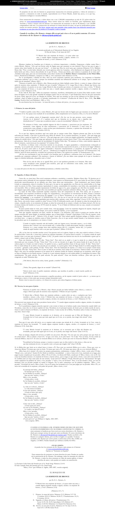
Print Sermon (91, 8)
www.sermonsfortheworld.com (37, 21)
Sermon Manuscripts (19, 1)
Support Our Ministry (92, 1)
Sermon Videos (70, 1)
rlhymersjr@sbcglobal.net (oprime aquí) (53, 435)
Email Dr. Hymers (80, 1)
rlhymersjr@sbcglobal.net (51, 35)
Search (103, 1)
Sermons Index (24, 8)
